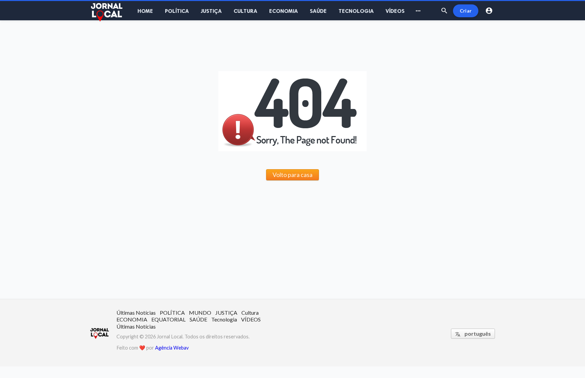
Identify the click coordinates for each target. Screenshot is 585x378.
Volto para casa (292, 174)
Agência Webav (172, 348)
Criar (466, 11)
